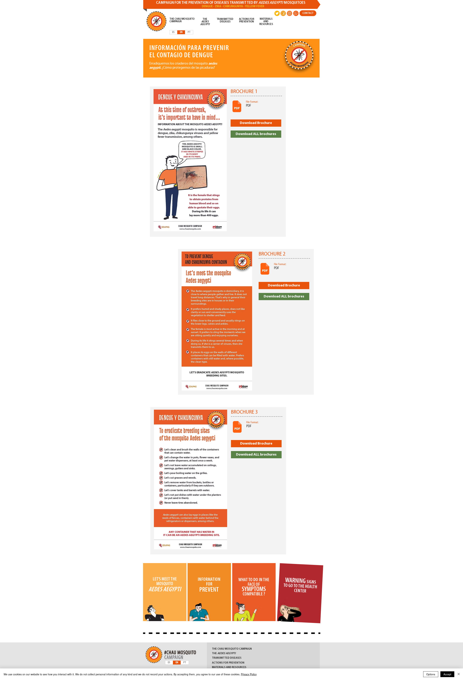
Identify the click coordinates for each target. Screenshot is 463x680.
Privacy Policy (249, 674)
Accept (447, 674)
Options (430, 674)
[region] (164, 592)
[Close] (458, 674)
